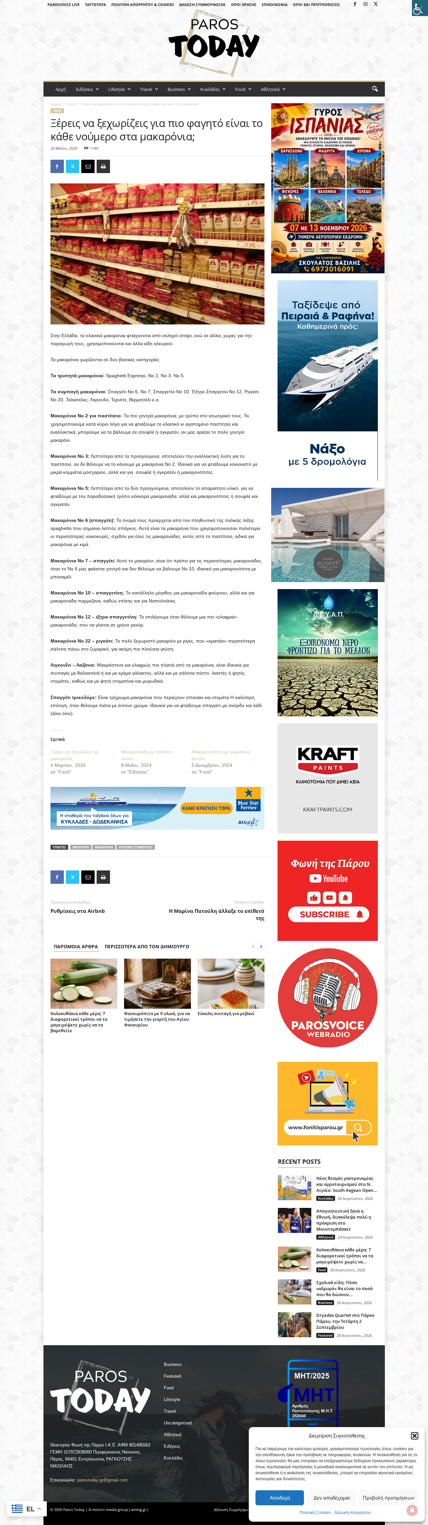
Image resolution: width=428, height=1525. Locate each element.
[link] (420, 8)
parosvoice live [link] (63, 4)
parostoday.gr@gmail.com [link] (102, 1480)
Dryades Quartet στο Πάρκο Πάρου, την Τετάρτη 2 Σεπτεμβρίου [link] (345, 1321)
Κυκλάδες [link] (210, 89)
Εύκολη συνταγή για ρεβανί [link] (226, 1013)
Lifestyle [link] (116, 89)
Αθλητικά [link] (270, 89)
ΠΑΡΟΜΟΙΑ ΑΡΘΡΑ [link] (76, 946)
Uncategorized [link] (178, 1422)
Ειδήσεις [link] (84, 89)
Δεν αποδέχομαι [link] (332, 1498)
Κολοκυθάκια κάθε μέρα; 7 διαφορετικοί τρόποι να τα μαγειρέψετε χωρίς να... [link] (344, 1256)
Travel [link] (146, 89)
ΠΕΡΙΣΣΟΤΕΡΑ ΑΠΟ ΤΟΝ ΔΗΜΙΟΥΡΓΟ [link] (147, 946)
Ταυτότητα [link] (95, 4)
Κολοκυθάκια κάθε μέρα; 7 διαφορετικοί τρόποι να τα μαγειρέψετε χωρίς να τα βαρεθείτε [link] (78, 1021)
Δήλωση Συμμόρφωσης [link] (202, 4)
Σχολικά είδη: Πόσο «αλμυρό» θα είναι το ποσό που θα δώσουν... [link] (344, 1288)
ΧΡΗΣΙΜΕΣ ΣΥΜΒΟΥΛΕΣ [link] (135, 847)
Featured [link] (325, 1335)
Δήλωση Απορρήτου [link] (352, 1512)
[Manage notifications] (412, 1510)
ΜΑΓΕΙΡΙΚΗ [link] (81, 847)
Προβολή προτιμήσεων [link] (388, 1498)
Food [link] (240, 89)
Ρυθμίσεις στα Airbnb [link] (77, 911)
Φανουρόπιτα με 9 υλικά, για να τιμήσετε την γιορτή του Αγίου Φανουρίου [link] (157, 1019)
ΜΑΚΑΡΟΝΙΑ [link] (104, 847)
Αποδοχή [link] (280, 1498)
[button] (414, 1435)
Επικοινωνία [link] (275, 4)
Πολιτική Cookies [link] (315, 1512)
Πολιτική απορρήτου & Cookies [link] (142, 4)
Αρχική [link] (55, 104)
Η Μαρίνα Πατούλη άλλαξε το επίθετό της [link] (216, 914)
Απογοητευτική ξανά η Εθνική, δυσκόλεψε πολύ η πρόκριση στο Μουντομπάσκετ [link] (343, 1220)
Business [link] (176, 89)
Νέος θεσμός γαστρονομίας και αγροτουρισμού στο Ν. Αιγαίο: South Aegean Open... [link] (346, 1184)
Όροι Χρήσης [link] (243, 4)
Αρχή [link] (61, 89)
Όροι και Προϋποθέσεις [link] (316, 4)
